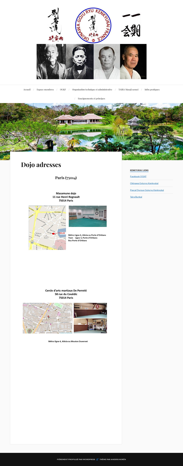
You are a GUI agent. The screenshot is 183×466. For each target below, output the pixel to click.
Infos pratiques (152, 89)
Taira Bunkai (136, 196)
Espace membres (45, 89)
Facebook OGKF (138, 176)
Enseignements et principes (91, 98)
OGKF (63, 89)
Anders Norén (118, 459)
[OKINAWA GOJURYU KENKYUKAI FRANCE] (92, 42)
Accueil (26, 89)
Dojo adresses (41, 164)
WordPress (89, 459)
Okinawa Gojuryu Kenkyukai (144, 183)
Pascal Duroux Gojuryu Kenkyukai (147, 190)
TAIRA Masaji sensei (128, 89)
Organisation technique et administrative (92, 89)
